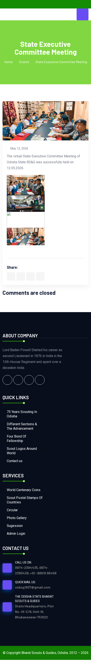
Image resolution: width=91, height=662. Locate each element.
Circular (12, 510)
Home (8, 62)
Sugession (15, 526)
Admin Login (16, 534)
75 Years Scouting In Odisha (22, 414)
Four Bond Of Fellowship (16, 438)
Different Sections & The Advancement (22, 426)
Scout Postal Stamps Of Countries (25, 500)
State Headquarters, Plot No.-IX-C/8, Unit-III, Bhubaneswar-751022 (34, 611)
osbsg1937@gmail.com (32, 587)
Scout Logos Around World (22, 451)
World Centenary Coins (23, 490)
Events (24, 62)
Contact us (14, 461)
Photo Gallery (17, 518)
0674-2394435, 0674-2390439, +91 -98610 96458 (36, 570)
